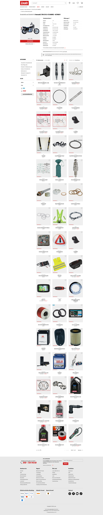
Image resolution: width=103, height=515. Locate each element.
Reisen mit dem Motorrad (41, 479)
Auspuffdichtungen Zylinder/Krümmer (75, 155)
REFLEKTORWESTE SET (60, 227)
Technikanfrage (23, 474)
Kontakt (21, 470)
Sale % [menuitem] (38, 6)
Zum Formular (50, 55)
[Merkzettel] (78, 3)
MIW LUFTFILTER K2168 (76, 348)
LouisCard (22, 481)
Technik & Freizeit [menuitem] (32, 6)
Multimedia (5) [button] (24, 71)
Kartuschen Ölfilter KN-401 (59, 444)
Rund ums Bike (39, 481)
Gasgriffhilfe (76, 131)
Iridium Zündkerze (76, 372)
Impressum (70, 470)
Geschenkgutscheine (24, 479)
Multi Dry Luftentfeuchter (59, 179)
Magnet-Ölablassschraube (59, 203)
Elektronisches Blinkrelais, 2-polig (43, 82)
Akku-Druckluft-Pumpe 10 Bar (43, 372)
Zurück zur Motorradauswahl (26, 11)
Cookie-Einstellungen (72, 482)
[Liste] (67, 60)
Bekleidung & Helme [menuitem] (23, 6)
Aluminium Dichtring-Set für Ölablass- (43, 227)
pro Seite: (46, 60)
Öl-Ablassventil (43, 203)
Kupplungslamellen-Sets (76, 82)
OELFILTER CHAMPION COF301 (43, 324)
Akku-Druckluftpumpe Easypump (75, 444)
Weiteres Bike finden (29, 43)
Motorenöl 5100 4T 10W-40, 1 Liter (43, 444)
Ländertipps (38, 474)
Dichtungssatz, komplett (43, 179)
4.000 (60, 299)
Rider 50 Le (43, 299)
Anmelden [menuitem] (81, 6)
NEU (24, 88)
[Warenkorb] (82, 3)
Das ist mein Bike (30, 41)
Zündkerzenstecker (75, 420)
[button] (65, 3)
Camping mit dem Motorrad (41, 484)
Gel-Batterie (43, 348)
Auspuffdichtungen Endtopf (59, 155)
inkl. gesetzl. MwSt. (51, 509)
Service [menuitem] (52, 6)
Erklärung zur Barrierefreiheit (73, 479)
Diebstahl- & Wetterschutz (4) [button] (26, 66)
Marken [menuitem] (42, 6)
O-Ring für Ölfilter (59, 107)
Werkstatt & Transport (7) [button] (25, 73)
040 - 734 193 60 (29, 463)
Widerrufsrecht (71, 476)
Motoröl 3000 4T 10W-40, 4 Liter (75, 396)
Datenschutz (70, 474)
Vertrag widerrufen (23, 484)
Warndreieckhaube (59, 251)
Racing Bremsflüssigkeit (60, 420)
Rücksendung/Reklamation (25, 482)
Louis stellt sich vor (56, 470)
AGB (69, 472)
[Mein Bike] (74, 3)
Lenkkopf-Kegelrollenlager (59, 396)
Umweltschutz (71, 481)
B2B (21, 472)
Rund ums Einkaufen (56, 477)
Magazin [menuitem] (47, 6)
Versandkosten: (46, 510)
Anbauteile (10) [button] (24, 75)
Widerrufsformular (71, 477)
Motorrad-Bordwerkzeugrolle (43, 275)
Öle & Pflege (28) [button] (24, 64)
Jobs (53, 476)
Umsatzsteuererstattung (56, 479)
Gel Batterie (59, 372)
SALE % (24, 90)
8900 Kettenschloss (75, 227)
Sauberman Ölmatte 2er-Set (43, 251)
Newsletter (22, 477)
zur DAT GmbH (64, 51)
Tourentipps (38, 472)
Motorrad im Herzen (40, 477)
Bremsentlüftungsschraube (75, 179)
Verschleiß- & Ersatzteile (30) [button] (26, 62)
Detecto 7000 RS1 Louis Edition (75, 275)
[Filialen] (70, 3)
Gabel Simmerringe (59, 324)
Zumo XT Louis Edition (75, 324)
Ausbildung (54, 474)
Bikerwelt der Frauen (40, 470)
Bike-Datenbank (23, 476)
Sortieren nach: (72, 60)
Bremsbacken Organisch (43, 396)
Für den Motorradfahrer (40, 482)
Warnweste (59, 275)
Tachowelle (43, 155)
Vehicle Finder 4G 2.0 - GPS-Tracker (43, 420)
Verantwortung (55, 481)
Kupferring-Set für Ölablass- (75, 203)
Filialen (53, 472)
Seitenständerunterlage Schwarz (59, 348)
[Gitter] (65, 60)
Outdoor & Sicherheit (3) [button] (25, 68)
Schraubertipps (39, 476)
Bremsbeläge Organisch (43, 107)
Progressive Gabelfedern (76, 107)
